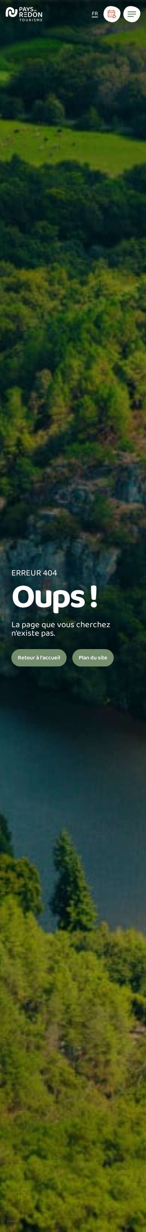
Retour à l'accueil (39, 658)
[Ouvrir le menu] (131, 14)
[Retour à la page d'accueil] (24, 14)
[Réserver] (111, 14)
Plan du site (93, 658)
